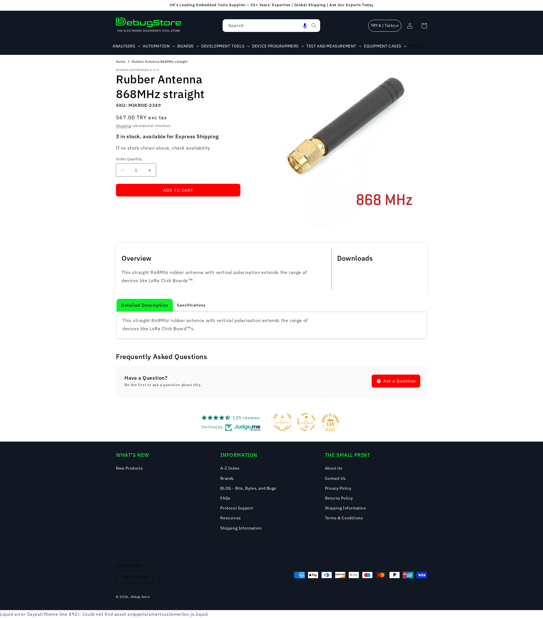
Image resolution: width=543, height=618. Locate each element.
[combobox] (271, 25)
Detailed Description (144, 305)
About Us (333, 468)
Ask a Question (399, 381)
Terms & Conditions (344, 517)
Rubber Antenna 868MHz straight (160, 61)
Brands (227, 478)
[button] (305, 25)
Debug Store (140, 597)
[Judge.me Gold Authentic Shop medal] (282, 422)
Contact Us (335, 478)
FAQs (225, 498)
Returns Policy (339, 498)
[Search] (314, 25)
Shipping (123, 126)
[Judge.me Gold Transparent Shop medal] (306, 422)
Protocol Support (236, 508)
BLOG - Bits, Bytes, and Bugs (248, 488)
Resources (230, 517)
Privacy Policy (338, 488)
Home (121, 61)
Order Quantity (129, 159)
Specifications (191, 305)
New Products (129, 468)
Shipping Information (241, 528)
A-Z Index (229, 468)
